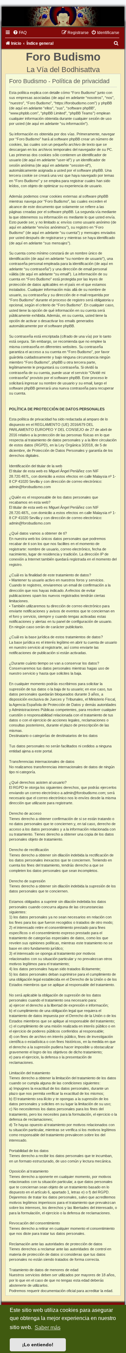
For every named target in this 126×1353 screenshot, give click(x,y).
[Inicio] (63, 16)
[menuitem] (20, 32)
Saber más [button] (47, 1327)
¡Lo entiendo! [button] (37, 1344)
